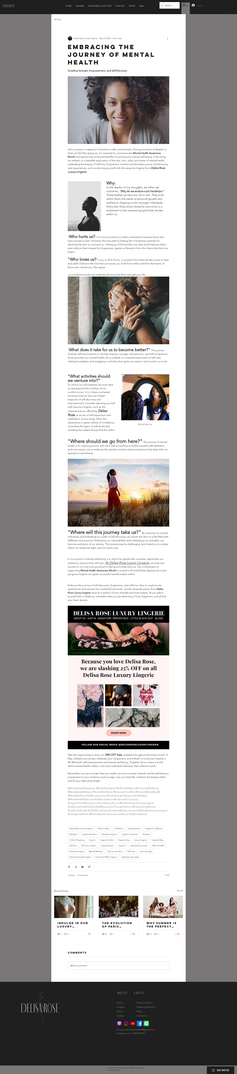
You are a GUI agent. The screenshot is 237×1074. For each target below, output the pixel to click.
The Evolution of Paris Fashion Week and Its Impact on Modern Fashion (117, 924)
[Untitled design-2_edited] (119, 1023)
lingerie (92, 840)
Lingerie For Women (154, 828)
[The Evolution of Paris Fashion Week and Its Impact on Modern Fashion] (118, 907)
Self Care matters (88, 845)
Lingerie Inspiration (130, 834)
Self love (73, 845)
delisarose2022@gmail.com (141, 1029)
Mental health (158, 845)
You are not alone (115, 851)
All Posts (57, 19)
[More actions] (167, 38)
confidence (118, 828)
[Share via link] (89, 866)
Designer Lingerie (109, 834)
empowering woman (139, 845)
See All (180, 890)
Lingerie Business (89, 834)
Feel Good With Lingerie (106, 857)
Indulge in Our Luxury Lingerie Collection (72, 924)
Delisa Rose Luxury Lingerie (81, 828)
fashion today (103, 828)
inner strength (146, 851)
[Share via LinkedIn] (82, 866)
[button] (186, 5)
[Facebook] (139, 1023)
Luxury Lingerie (140, 840)
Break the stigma (77, 851)
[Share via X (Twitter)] (75, 866)
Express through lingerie (80, 857)
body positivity (134, 828)
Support (121, 845)
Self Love (131, 851)
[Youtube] (133, 1023)
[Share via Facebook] (69, 866)
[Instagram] (126, 1023)
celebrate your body (130, 857)
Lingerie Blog (157, 840)
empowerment (107, 845)
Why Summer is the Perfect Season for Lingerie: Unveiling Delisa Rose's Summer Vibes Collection (161, 924)
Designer (73, 834)
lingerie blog (123, 840)
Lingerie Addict (107, 840)
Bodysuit (146, 834)
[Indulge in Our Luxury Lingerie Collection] (74, 907)
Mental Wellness (96, 851)
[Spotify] (146, 1023)
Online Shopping (77, 840)
